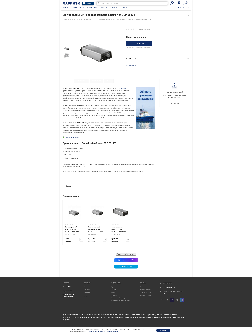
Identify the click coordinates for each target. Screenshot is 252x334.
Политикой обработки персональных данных (103, 331)
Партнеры (87, 292)
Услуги (86, 296)
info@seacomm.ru (169, 287)
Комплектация (96, 80)
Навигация (67, 287)
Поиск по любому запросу (126, 254)
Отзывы (109, 80)
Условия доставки (145, 289)
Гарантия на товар (145, 292)
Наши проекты (114, 7)
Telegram (167, 300)
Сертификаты (115, 287)
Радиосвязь (67, 291)
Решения (125, 7)
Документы (93, 7)
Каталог (89, 3)
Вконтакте (162, 300)
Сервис (66, 7)
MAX (182, 300)
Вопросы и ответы (145, 295)
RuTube (172, 300)
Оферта (113, 292)
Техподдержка (79, 7)
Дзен (177, 300)
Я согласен (163, 330)
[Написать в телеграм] (126, 268)
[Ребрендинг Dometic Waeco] (71, 137)
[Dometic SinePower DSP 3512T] (96, 52)
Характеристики (81, 80)
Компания (88, 283)
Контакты (87, 289)
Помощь (143, 283)
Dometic (123, 88)
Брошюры (114, 289)
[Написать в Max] (126, 260)
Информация (116, 283)
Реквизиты (103, 7)
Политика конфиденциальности (120, 300)
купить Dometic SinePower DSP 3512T (94, 143)
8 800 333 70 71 (168, 283)
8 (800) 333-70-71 (183, 7)
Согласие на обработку (118, 298)
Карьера (86, 287)
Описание (68, 80)
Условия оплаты (145, 287)
